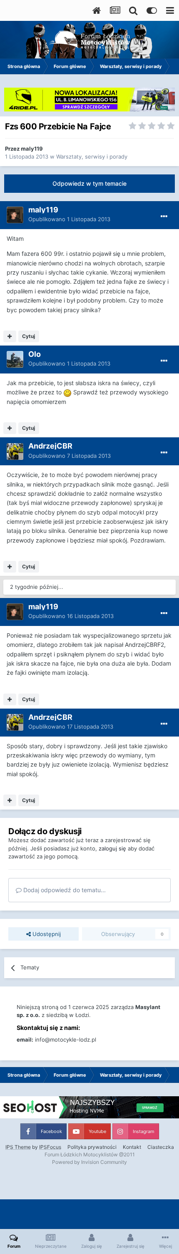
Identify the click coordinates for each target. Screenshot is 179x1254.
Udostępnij (46, 934)
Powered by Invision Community (89, 1162)
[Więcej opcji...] (164, 217)
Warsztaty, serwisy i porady (91, 156)
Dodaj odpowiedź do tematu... (64, 889)
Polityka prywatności (92, 1147)
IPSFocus (50, 1147)
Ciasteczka (160, 1147)
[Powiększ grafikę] (67, 392)
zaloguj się (112, 848)
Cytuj (28, 336)
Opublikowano (69, 219)
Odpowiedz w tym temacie (89, 183)
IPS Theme (18, 1147)
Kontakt (132, 1147)
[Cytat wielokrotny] (9, 336)
